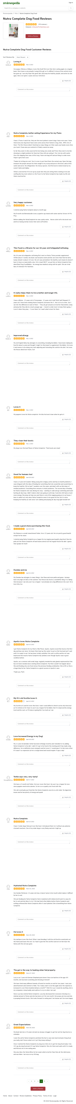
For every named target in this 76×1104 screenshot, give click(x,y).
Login (55, 1096)
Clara (8, 889)
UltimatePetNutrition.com (40, 27)
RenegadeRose (8, 780)
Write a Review (33, 36)
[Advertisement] (38, 114)
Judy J (8, 136)
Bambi (8, 645)
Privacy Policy (37, 1096)
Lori (8, 822)
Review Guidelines (26, 1096)
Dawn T (8, 973)
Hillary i (8, 251)
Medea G (8, 339)
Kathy (8, 573)
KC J (8, 701)
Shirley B (8, 65)
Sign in (71, 3)
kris (8, 410)
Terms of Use (47, 1096)
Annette (8, 740)
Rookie (8, 444)
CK (8, 935)
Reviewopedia (7, 13)
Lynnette (8, 206)
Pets (16, 13)
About (10, 1096)
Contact (16, 1096)
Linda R (8, 529)
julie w (8, 1028)
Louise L (8, 296)
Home (5, 1096)
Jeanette (8, 478)
